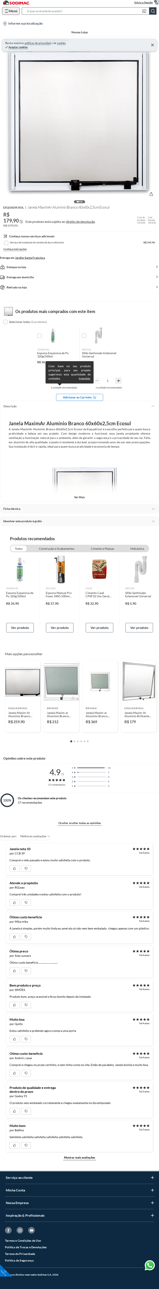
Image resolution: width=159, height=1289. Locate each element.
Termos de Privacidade (20, 1254)
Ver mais (79, 497)
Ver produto (20, 628)
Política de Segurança (19, 1260)
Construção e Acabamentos (56, 548)
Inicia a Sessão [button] (143, 2)
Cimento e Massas (102, 548)
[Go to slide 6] (88, 741)
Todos (19, 548)
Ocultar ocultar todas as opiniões (79, 823)
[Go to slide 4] (81, 741)
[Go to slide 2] (74, 741)
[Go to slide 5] (84, 741)
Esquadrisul (13, 207)
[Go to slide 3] (78, 741)
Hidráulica (137, 548)
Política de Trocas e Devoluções (26, 1247)
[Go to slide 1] (71, 741)
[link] (20, 594)
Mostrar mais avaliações (79, 1157)
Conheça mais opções (15, 249)
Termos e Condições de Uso (23, 1240)
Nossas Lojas (79, 32)
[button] (90, 11)
